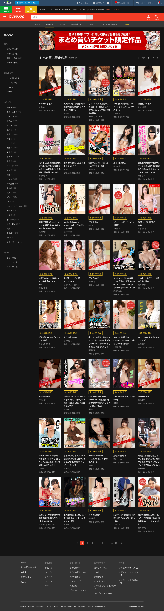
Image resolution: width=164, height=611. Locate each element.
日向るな (92, 282)
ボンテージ (13, 220)
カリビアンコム (100, 568)
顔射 (11, 229)
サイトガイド (75, 563)
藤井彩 (66, 525)
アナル (12, 121)
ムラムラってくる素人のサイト (105, 587)
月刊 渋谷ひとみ (119, 456)
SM (10, 238)
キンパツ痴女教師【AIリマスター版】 (149, 339)
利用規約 (73, 586)
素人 (11, 152)
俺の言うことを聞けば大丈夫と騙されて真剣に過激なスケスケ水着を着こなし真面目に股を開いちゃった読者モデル (49, 168)
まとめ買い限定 (13, 78)
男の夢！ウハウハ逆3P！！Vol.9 (72, 279)
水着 (11, 215)
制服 (11, 175)
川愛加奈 (92, 169)
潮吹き (12, 148)
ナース (11, 211)
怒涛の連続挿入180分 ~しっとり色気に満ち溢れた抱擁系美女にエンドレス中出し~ (149, 519)
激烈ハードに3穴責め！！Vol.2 (148, 223)
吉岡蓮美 (42, 400)
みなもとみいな (45, 344)
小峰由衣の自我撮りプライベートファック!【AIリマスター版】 (124, 107)
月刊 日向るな (94, 278)
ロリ (11, 143)
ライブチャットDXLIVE (103, 593)
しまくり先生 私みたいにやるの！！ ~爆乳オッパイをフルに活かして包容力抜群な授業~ (99, 108)
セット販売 (11, 258)
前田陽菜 (116, 166)
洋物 (11, 139)
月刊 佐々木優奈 (144, 104)
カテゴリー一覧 (13, 242)
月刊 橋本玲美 (143, 396)
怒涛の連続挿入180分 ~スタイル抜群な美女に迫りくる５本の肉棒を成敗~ (49, 225)
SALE (127, 24)
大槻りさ (116, 525)
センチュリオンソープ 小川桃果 (123, 223)
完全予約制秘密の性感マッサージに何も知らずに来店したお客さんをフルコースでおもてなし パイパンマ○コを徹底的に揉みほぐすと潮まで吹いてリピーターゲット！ (149, 168)
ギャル (12, 197)
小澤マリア (93, 465)
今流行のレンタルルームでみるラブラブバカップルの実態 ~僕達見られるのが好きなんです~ (74, 401)
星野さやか (142, 528)
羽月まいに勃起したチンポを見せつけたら (74, 164)
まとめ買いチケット (111, 24)
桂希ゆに (67, 113)
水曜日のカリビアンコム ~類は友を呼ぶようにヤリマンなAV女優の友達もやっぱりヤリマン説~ (74, 460)
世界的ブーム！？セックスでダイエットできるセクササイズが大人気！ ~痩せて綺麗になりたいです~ (49, 460)
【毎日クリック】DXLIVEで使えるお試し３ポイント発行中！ (28, 3)
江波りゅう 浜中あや (46, 525)
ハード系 (12, 166)
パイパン (13, 116)
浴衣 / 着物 (13, 224)
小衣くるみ (117, 347)
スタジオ (48, 581)
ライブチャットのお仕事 (129, 580)
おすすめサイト (100, 563)
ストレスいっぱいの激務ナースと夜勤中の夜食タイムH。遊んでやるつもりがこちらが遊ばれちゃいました (124, 283)
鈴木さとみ (43, 107)
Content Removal (136, 606)
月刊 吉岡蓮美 (44, 396)
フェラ (12, 179)
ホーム (37, 24)
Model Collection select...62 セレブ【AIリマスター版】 (99, 459)
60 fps (9, 92)
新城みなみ (117, 291)
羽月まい (67, 169)
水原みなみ (43, 288)
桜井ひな (42, 232)
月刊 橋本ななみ (70, 337)
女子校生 (12, 233)
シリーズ (48, 577)
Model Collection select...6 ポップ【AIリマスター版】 (74, 225)
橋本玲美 (141, 400)
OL (10, 202)
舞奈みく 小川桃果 (95, 117)
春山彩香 (92, 518)
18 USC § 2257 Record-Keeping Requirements (66, 606)
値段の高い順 (12, 54)
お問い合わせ (75, 577)
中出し (12, 134)
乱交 (11, 161)
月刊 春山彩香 (94, 515)
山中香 (41, 468)
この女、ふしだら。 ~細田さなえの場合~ (148, 279)
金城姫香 (141, 344)
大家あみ (141, 176)
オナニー (13, 157)
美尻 (11, 193)
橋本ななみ (68, 341)
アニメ (12, 125)
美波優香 (141, 468)
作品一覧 (49, 24)
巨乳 (11, 130)
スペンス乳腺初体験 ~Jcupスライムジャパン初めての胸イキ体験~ (124, 340)
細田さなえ (142, 285)
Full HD (10, 87)
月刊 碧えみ (93, 222)
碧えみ (91, 225)
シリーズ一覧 (12, 262)
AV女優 (62, 24)
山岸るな (67, 468)
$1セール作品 (12, 63)
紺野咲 (91, 409)
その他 (121, 563)
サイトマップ (75, 581)
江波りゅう (142, 229)
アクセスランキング (127, 568)
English (23, 582)
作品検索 (48, 563)
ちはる (66, 409)
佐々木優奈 (142, 107)
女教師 (11, 188)
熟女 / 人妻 (14, 112)
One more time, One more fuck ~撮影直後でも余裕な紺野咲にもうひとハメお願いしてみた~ (99, 401)
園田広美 (92, 350)
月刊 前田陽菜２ (119, 163)
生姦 (11, 170)
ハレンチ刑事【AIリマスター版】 (124, 398)
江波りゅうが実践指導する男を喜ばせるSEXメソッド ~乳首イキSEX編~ (49, 518)
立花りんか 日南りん (71, 285)
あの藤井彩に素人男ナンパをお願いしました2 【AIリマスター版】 (74, 518)
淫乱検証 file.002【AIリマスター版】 (49, 339)
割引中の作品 (14, 58)
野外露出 (12, 184)
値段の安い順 (12, 49)
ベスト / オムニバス (17, 206)
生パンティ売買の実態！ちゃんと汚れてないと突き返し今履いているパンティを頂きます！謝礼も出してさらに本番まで (99, 342)
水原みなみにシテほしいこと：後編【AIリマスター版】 (49, 281)
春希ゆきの (43, 176)
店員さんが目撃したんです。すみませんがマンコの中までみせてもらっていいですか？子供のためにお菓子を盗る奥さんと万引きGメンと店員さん (149, 461)
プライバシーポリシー (79, 590)
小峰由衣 (116, 113)
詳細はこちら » (112, 9)
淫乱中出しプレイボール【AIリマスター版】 (98, 164)
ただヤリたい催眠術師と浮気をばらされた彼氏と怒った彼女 (124, 518)
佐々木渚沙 (68, 232)
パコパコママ (99, 581)
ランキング (92, 24)
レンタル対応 (12, 83)
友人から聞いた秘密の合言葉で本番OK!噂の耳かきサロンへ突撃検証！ (74, 107)
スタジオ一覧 (12, 267)
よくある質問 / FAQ (78, 572)
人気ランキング (26, 577)
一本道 (97, 572)
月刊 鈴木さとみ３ (46, 104)
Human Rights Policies (97, 606)
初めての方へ (75, 568)
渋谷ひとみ (117, 459)
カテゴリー (49, 572)
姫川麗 (115, 403)
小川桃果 (116, 229)
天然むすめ (98, 577)
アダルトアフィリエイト (129, 572)
